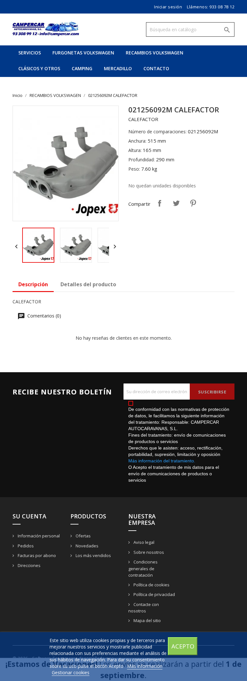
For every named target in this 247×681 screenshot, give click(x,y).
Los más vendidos (93, 555)
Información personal (38, 536)
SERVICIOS (29, 53)
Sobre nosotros (148, 552)
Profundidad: (141, 159)
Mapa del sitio (147, 620)
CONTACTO (156, 68)
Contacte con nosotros (143, 607)
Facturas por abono (36, 555)
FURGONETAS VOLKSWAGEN (83, 53)
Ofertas (83, 536)
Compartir (159, 203)
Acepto (182, 646)
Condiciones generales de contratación (143, 568)
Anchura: (137, 141)
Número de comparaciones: (157, 131)
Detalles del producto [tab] (88, 284)
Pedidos (25, 546)
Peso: (134, 169)
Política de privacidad (154, 594)
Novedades (86, 546)
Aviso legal (143, 542)
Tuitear (176, 203)
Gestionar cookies (70, 672)
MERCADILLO (118, 68)
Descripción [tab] (33, 284)
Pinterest (193, 203)
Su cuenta (29, 516)
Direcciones (29, 565)
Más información (144, 666)
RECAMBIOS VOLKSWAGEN (154, 53)
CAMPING (82, 68)
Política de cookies (151, 585)
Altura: (135, 150)
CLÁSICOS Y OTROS (39, 68)
